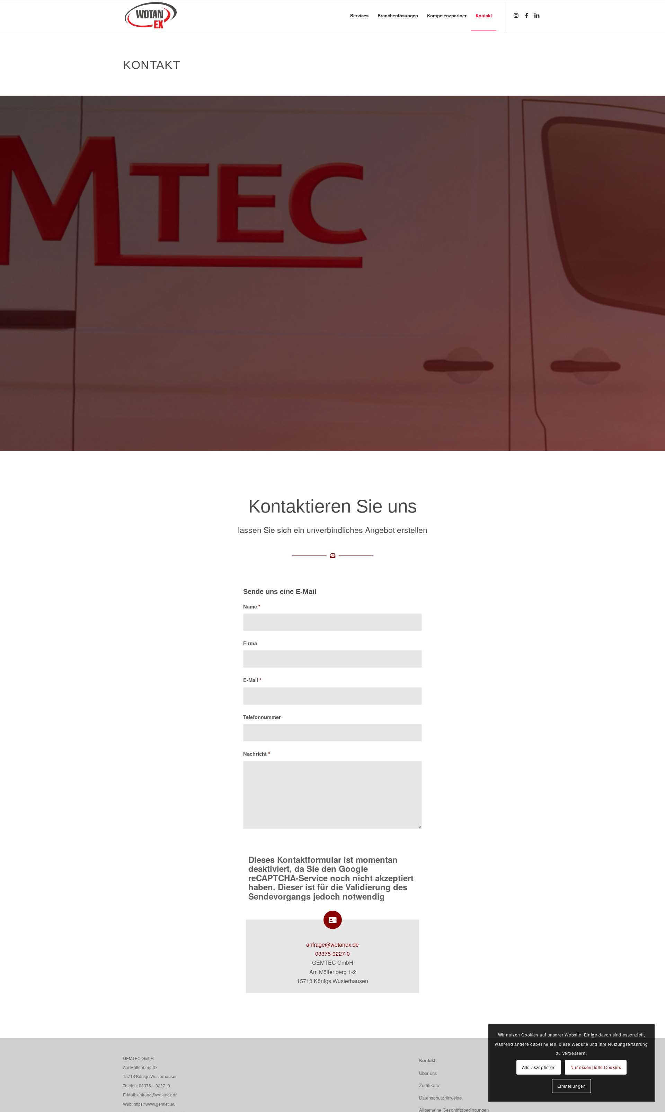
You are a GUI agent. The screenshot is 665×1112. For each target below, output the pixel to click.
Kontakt (427, 1060)
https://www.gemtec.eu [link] (155, 1104)
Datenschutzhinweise (440, 1097)
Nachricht (256, 754)
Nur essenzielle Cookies (595, 1067)
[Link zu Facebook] (526, 15)
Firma (250, 643)
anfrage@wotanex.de (332, 944)
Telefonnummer (262, 717)
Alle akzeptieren (539, 1067)
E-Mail (252, 680)
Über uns (428, 1073)
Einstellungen (571, 1086)
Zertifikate (429, 1085)
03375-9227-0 (332, 953)
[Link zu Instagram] (516, 15)
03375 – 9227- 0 (154, 1085)
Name (251, 606)
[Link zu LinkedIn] (537, 15)
